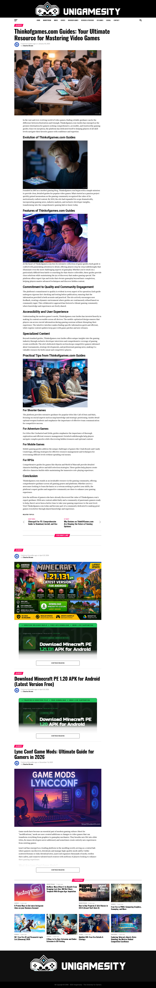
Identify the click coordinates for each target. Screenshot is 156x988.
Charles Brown (28, 46)
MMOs (56, 20)
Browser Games (73, 20)
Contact (116, 20)
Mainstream (47, 20)
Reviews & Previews (87, 20)
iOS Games (100, 20)
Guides (63, 20)
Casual (108, 20)
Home (38, 20)
